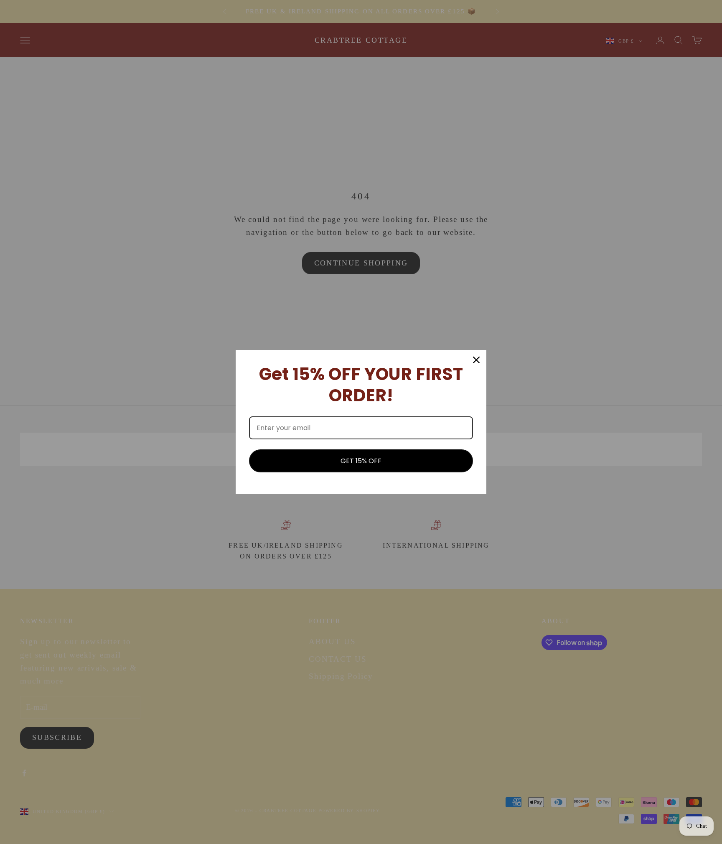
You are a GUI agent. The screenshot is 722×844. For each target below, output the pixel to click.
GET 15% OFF (361, 461)
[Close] (476, 360)
